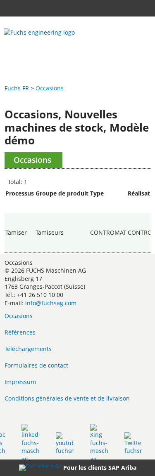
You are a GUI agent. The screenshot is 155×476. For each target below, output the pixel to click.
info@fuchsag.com (50, 303)
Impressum (20, 382)
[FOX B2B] (41, 467)
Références (20, 332)
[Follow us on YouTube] (65, 443)
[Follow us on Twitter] (133, 443)
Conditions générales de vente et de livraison (67, 398)
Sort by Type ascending (108, 201)
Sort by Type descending (108, 209)
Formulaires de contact (36, 365)
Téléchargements (28, 349)
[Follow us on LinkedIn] (30, 443)
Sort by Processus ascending (19, 201)
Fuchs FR (17, 88)
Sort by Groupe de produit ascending (62, 201)
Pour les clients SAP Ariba (99, 467)
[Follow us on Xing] (99, 443)
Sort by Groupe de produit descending (62, 209)
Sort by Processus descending (19, 209)
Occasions (19, 316)
